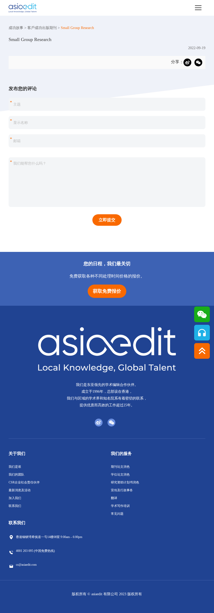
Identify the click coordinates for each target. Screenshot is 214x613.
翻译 (114, 498)
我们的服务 (121, 453)
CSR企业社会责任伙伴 (24, 482)
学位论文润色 (120, 474)
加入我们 (15, 498)
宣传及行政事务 (122, 490)
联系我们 (15, 506)
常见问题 (117, 514)
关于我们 (17, 453)
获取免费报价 (107, 291)
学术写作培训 (120, 506)
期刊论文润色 (120, 467)
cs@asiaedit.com (26, 564)
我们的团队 (16, 474)
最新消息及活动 (20, 490)
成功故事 (16, 28)
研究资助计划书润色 (125, 482)
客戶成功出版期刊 (42, 28)
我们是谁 (15, 467)
